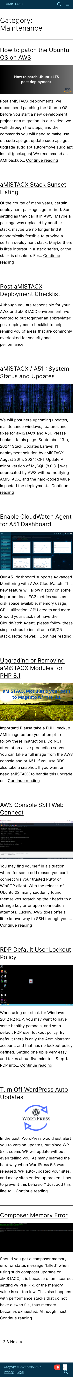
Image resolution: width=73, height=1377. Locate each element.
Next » (16, 1341)
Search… (59, 4)
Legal (20, 1372)
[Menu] (67, 4)
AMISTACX (15, 4)
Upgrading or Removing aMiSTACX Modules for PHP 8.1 (32, 668)
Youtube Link (57, 1367)
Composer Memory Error (34, 1215)
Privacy (9, 1372)
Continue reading (42, 160)
